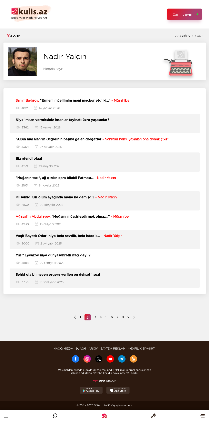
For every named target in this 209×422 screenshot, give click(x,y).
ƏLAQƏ (81, 348)
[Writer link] (153, 415)
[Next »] (134, 317)
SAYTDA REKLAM (113, 348)
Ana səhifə (182, 35)
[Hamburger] (6, 416)
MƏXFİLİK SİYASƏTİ (142, 348)
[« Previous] (75, 317)
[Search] (54, 415)
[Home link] (104, 415)
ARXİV (93, 348)
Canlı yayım (182, 14)
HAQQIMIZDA (63, 348)
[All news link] (202, 415)
